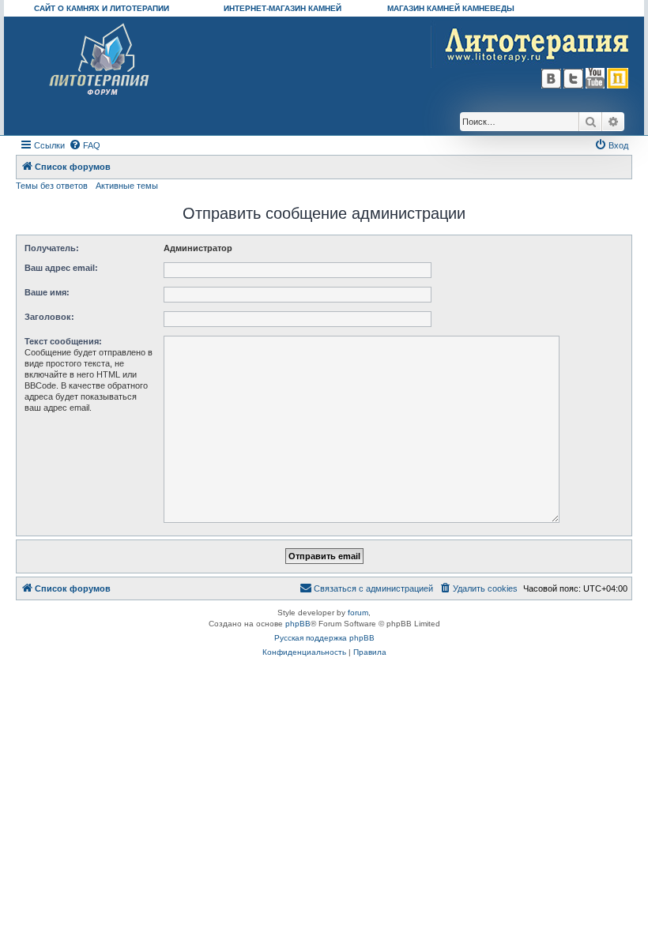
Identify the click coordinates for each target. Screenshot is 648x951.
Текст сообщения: (63, 341)
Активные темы (127, 185)
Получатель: (51, 248)
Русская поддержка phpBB (324, 637)
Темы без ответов (52, 185)
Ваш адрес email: (61, 268)
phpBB (298, 623)
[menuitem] (84, 145)
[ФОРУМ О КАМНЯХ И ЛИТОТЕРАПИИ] (100, 60)
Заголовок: (49, 316)
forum (358, 612)
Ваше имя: (47, 292)
